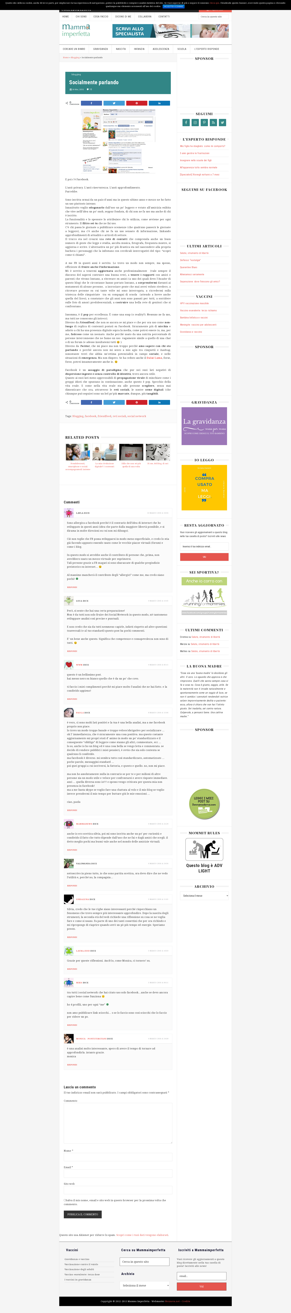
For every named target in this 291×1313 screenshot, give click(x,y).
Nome (68, 1150)
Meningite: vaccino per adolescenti (198, 324)
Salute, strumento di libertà (194, 253)
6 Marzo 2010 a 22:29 (158, 824)
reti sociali (119, 416)
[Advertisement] (203, 82)
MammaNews (84, 824)
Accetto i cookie (173, 6)
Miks (79, 983)
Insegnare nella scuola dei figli (196, 160)
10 (91, 89)
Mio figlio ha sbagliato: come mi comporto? (202, 146)
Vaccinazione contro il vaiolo (81, 1264)
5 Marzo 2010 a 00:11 (158, 983)
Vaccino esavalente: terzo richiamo (198, 310)
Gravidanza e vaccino (191, 331)
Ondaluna (82, 899)
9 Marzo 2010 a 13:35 (158, 601)
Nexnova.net (172, 1301)
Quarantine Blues (188, 267)
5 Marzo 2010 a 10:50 (158, 951)
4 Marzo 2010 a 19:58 (158, 1039)
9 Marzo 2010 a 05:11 (158, 665)
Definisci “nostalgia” (190, 260)
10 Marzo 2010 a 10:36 (157, 513)
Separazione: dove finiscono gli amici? (200, 281)
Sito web (69, 1183)
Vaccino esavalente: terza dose (82, 1274)
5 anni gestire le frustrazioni (194, 153)
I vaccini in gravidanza (78, 1279)
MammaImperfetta (84, 31)
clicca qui (214, 3)
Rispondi (72, 587)
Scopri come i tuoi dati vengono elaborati (142, 1235)
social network (136, 416)
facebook (90, 416)
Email (68, 1167)
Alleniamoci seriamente (192, 274)
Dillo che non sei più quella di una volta (131, 465)
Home (66, 58)
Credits (186, 1301)
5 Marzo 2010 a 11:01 (158, 899)
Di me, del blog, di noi (157, 464)
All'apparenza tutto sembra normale (198, 167)
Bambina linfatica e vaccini (194, 317)
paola (80, 713)
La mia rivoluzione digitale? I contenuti (104, 465)
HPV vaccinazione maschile (194, 303)
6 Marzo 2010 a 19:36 (158, 864)
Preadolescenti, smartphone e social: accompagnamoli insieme (77, 467)
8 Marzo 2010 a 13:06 (158, 713)
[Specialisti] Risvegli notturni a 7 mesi (199, 174)
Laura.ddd (83, 951)
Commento (70, 1100)
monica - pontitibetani (91, 1039)
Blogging (75, 58)
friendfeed (104, 416)
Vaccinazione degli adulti (79, 1269)
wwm (79, 665)
